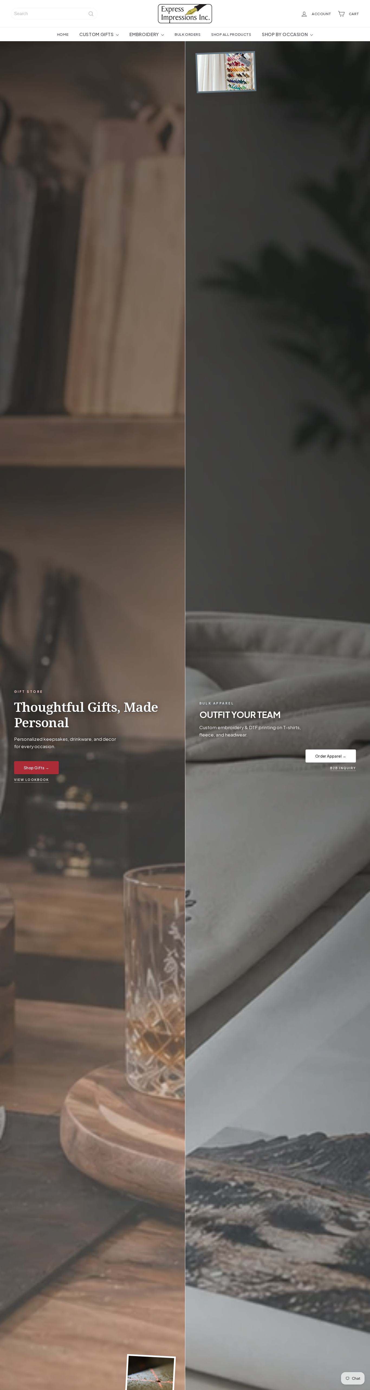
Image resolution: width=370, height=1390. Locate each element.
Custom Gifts (97, 34)
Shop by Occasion (285, 34)
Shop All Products (231, 34)
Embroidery (144, 34)
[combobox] (54, 14)
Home (63, 34)
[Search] (91, 14)
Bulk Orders (187, 34)
